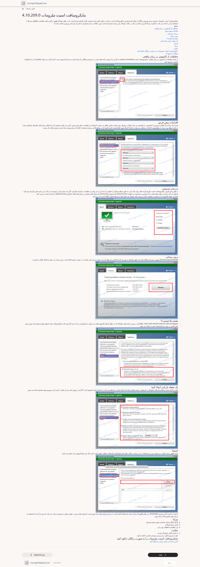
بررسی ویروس (173, 33)
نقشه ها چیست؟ (172, 38)
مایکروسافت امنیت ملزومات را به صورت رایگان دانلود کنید (157, 51)
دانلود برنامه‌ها (30, 9)
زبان (169, 563)
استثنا (176, 43)
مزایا (176, 46)
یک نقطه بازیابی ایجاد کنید (169, 41)
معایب (176, 48)
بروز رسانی (174, 36)
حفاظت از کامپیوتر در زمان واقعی (166, 28)
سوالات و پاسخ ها (172, 53)
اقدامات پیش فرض (171, 31)
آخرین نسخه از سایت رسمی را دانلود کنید (164, 541)
